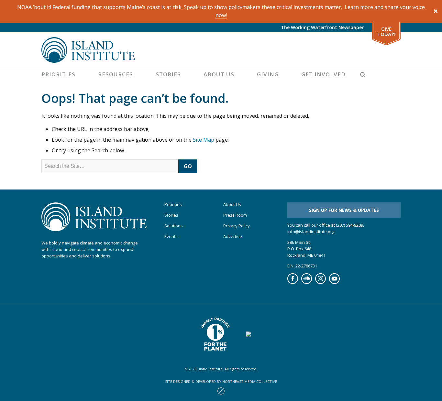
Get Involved (323, 74)
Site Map (203, 139)
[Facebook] (292, 282)
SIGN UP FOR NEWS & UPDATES (344, 210)
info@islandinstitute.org (310, 231)
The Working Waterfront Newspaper (322, 27)
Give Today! (386, 32)
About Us (219, 74)
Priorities (58, 74)
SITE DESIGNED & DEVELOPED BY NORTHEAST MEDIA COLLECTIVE (221, 381)
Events (171, 236)
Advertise (232, 236)
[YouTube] (334, 282)
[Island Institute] (221, 50)
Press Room (235, 215)
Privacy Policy (236, 226)
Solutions (173, 226)
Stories (168, 74)
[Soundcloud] (306, 282)
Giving (268, 74)
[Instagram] (320, 282)
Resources (115, 74)
